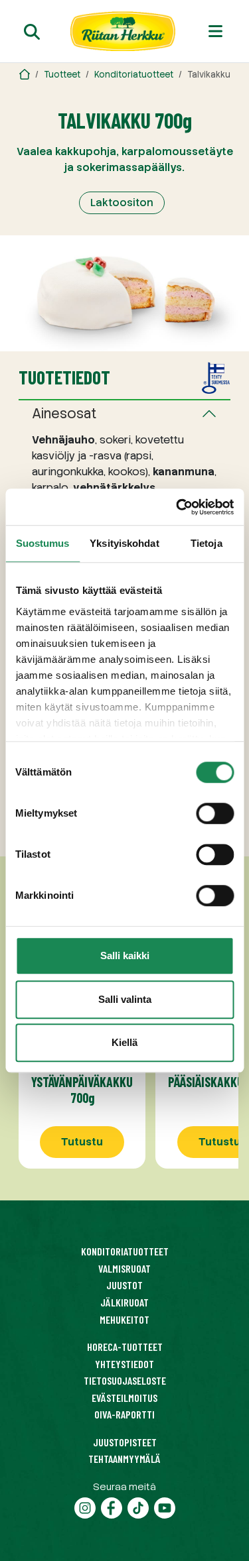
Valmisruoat (124, 1268)
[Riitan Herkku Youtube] (164, 1506)
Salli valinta (124, 999)
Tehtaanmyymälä (124, 1458)
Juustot (124, 1285)
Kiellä (124, 1042)
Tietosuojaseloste (125, 1380)
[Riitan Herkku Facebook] (111, 1506)
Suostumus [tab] (43, 543)
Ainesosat (64, 413)
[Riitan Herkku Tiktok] (138, 1506)
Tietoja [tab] (206, 543)
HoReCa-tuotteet (125, 1346)
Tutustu (82, 1142)
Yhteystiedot (124, 1364)
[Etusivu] (122, 31)
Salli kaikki (124, 955)
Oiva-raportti (124, 1414)
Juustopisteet (125, 1442)
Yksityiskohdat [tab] (124, 543)
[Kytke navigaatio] (215, 31)
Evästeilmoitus (124, 1397)
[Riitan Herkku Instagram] (85, 1506)
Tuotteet (62, 74)
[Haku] (32, 31)
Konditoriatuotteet (133, 74)
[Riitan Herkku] (24, 74)
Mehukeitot (124, 1319)
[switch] (215, 813)
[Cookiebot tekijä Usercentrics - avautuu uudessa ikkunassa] (177, 507)
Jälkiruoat (124, 1302)
